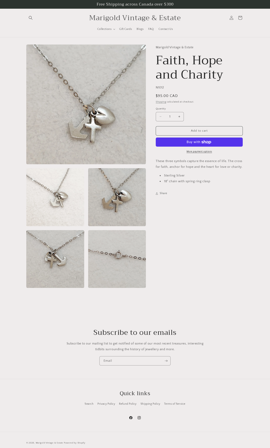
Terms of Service (174, 403)
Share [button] (163, 193)
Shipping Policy (150, 403)
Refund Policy (128, 403)
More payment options (199, 151)
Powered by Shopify (74, 443)
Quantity (161, 108)
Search (89, 403)
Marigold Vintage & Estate (49, 443)
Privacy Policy (106, 403)
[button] (30, 17)
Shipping (161, 102)
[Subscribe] (166, 360)
